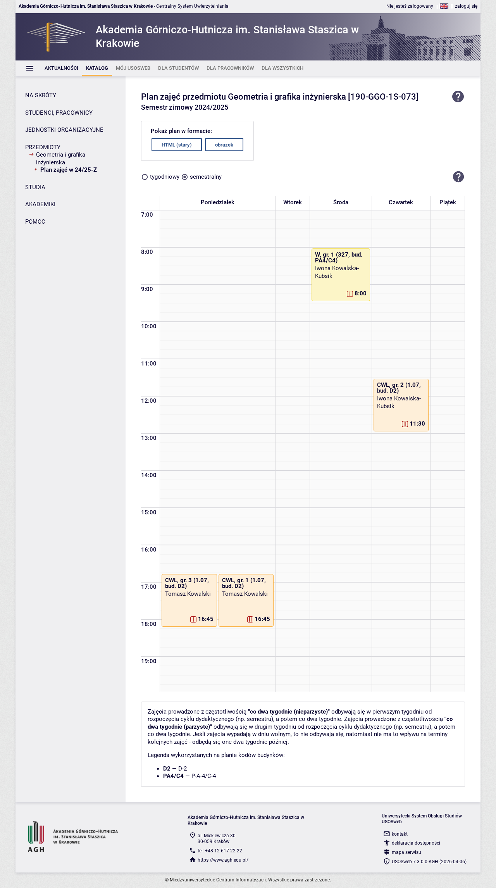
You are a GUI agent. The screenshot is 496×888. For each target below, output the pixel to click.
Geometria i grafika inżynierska (60, 158)
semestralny (206, 176)
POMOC (35, 221)
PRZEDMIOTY (42, 147)
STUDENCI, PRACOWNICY (59, 112)
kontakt (400, 834)
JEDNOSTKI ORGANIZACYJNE (64, 129)
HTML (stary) (177, 145)
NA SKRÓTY (40, 95)
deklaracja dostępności (416, 843)
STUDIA (35, 187)
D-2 (182, 768)
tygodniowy (164, 176)
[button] (458, 176)
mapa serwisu (406, 852)
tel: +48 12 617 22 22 (220, 851)
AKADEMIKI (40, 204)
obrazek (224, 145)
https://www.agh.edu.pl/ (223, 860)
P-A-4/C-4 (203, 775)
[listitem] (61, 68)
